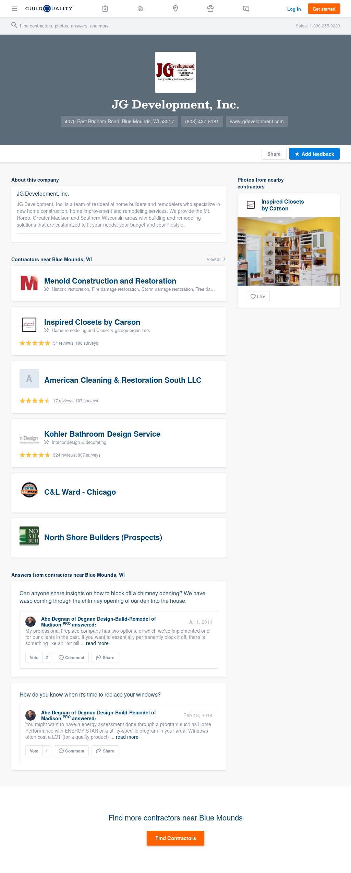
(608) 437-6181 (202, 121)
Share (274, 153)
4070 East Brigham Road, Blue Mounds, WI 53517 (119, 121)
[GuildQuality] (49, 8)
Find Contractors (175, 838)
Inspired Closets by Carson (283, 204)
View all (214, 259)
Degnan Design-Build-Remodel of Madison (98, 621)
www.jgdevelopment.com (257, 121)
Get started (324, 8)
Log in (294, 8)
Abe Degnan (55, 618)
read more (97, 643)
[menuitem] (105, 8)
